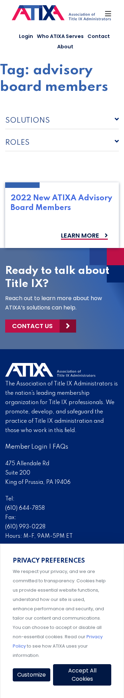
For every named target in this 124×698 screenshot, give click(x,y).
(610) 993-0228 (25, 527)
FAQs (60, 447)
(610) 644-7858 (25, 508)
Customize (31, 675)
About (65, 46)
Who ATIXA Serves (60, 36)
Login (26, 36)
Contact (98, 36)
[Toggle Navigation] (108, 15)
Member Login (26, 447)
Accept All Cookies (82, 675)
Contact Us (32, 326)
